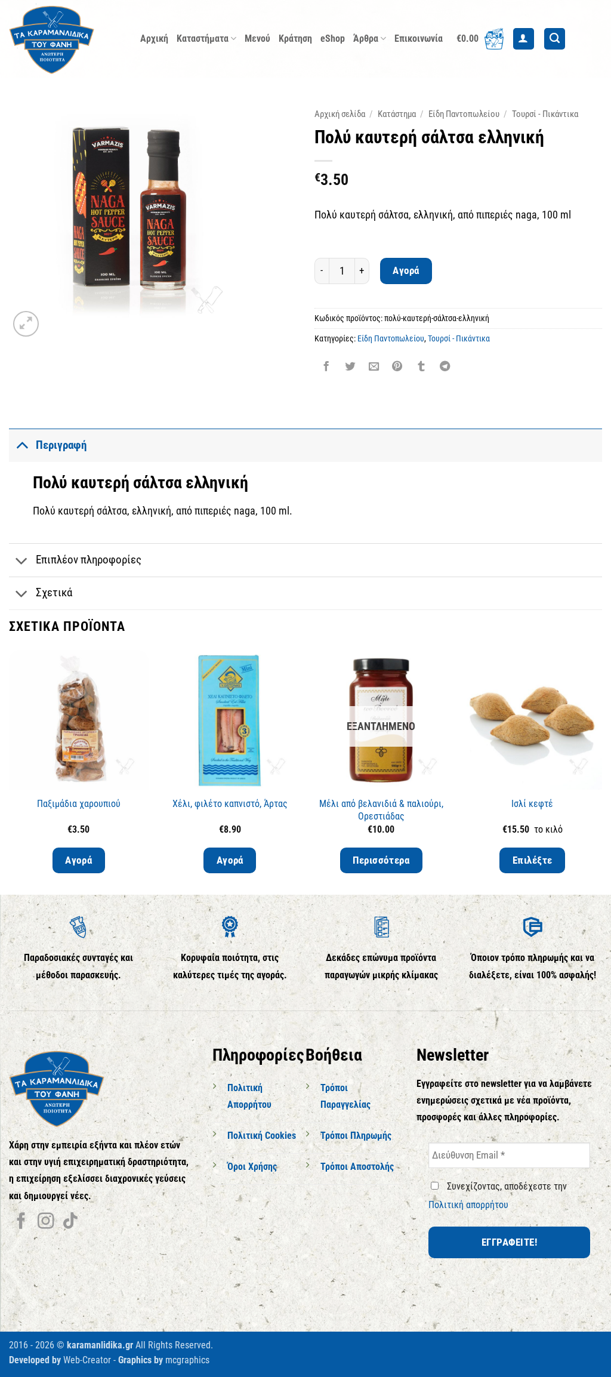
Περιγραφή (61, 445)
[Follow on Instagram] (46, 1222)
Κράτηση (295, 38)
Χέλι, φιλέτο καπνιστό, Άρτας (230, 803)
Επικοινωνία (418, 38)
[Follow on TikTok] (70, 1222)
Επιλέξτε (533, 860)
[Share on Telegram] (444, 367)
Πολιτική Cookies (261, 1135)
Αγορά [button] (78, 860)
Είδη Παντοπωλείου (463, 114)
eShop (332, 38)
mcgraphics (187, 1360)
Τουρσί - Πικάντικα (545, 114)
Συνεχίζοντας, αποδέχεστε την (497, 1195)
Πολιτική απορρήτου (468, 1204)
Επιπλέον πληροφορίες (88, 559)
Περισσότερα (381, 860)
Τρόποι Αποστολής (357, 1166)
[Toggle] (22, 445)
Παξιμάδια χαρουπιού (79, 803)
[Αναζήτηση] (554, 39)
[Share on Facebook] (326, 367)
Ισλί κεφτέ (532, 803)
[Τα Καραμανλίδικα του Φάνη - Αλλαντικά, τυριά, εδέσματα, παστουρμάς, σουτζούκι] (65, 39)
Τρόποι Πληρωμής (355, 1135)
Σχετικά (54, 592)
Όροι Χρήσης (252, 1166)
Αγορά (406, 270)
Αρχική (154, 38)
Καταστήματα (203, 38)
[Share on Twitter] (349, 367)
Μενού (257, 38)
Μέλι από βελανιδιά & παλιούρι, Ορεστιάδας (381, 810)
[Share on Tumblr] (421, 367)
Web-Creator (87, 1360)
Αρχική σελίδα (339, 114)
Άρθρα (365, 38)
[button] (480, 39)
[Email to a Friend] (373, 367)
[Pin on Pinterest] (397, 367)
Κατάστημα (397, 114)
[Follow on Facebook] (21, 1222)
